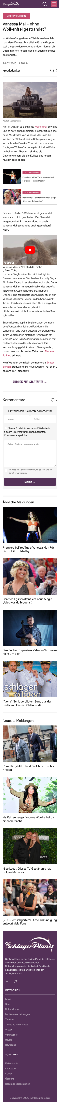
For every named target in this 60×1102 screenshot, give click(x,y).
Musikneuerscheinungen (17, 1014)
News (8, 999)
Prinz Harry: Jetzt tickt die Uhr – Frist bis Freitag (28, 767)
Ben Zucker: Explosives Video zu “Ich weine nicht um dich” (30, 652)
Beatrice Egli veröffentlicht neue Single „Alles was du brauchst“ (27, 600)
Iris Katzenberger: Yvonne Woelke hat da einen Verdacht (28, 819)
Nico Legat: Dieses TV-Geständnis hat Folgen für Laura (27, 870)
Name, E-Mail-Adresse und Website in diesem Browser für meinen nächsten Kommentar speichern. (27, 432)
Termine (9, 1019)
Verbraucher (11, 1034)
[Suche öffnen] (44, 4)
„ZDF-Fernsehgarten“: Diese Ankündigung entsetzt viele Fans (30, 921)
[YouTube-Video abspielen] (30, 250)
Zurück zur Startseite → (30, 382)
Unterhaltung (12, 1009)
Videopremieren (16, 16)
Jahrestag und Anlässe (16, 1024)
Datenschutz (11, 1063)
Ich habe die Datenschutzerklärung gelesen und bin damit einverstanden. (30, 471)
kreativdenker (11, 70)
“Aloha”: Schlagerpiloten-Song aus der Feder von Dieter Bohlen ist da (27, 703)
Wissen (8, 1029)
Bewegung (10, 1044)
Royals (8, 1039)
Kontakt (9, 1073)
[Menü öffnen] (54, 4)
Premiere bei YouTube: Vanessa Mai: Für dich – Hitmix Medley (28, 549)
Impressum (10, 1068)
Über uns (9, 1078)
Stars (7, 1004)
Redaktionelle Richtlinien (17, 1083)
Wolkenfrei (40, 126)
